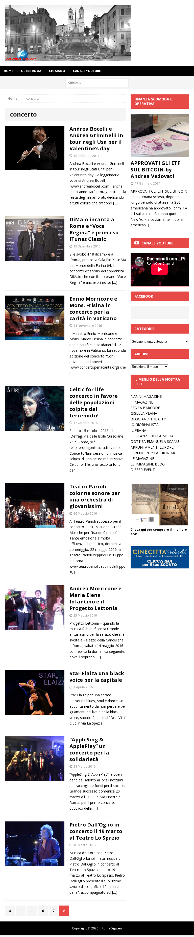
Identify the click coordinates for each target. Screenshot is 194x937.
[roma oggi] (97, 33)
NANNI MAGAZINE (146, 396)
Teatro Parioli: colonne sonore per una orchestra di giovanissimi (94, 496)
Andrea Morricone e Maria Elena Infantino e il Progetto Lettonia (95, 598)
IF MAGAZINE (142, 402)
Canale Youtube (157, 243)
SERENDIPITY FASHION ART (154, 452)
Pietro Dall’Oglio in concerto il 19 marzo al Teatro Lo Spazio (95, 831)
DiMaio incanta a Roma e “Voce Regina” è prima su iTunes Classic (94, 229)
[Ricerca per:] (97, 82)
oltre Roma (31, 71)
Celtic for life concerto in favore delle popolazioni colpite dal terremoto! (94, 402)
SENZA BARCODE (145, 407)
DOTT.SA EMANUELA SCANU (155, 441)
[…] (115, 203)
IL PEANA (138, 430)
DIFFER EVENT (143, 469)
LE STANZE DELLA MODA (152, 436)
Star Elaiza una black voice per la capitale (96, 676)
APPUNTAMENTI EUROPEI (153, 447)
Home (8, 71)
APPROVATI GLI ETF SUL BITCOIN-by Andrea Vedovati (155, 169)
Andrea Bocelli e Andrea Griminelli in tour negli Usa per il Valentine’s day (96, 138)
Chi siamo (57, 71)
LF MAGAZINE (142, 458)
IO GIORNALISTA (145, 424)
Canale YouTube (87, 71)
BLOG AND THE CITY (148, 419)
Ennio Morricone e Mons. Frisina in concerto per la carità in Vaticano (93, 308)
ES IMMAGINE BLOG (148, 464)
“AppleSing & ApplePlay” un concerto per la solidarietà (89, 749)
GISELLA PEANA (144, 413)
